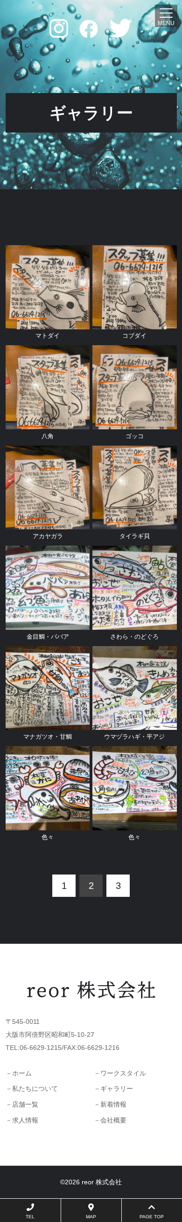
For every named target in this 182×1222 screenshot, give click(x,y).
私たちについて (35, 1088)
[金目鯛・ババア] (48, 623)
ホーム (22, 1073)
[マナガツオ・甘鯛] (48, 723)
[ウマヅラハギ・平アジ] (134, 723)
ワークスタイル (123, 1073)
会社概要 (113, 1120)
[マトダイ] (48, 323)
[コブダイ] (134, 323)
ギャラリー (116, 1088)
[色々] (48, 824)
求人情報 (25, 1120)
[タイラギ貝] (134, 523)
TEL (30, 1216)
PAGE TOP (152, 1216)
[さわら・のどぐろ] (134, 623)
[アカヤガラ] (48, 523)
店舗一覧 (25, 1104)
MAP (91, 1216)
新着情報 (113, 1104)
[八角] (48, 423)
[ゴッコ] (134, 423)
